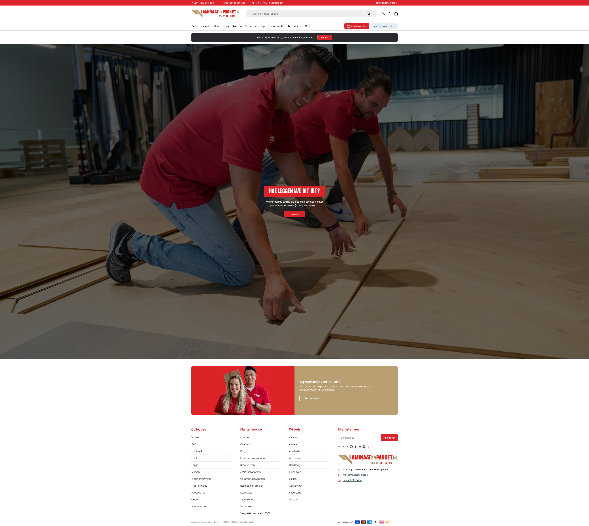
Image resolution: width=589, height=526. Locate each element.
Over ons (245, 444)
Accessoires (294, 26)
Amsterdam (295, 451)
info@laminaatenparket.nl (355, 474)
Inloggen (245, 437)
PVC (193, 26)
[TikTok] (368, 446)
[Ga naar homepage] (215, 13)
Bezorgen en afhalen (252, 485)
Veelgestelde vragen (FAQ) (255, 513)
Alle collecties (199, 506)
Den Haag (294, 465)
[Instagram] (351, 446)
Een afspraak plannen (252, 458)
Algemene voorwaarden (201, 522)
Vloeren (195, 437)
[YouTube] (360, 446)
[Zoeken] (368, 13)
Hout (217, 26)
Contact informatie (352, 479)
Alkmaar (293, 437)
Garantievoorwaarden (252, 478)
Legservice (246, 492)
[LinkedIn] (364, 446)
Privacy (217, 522)
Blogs (243, 451)
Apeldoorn (295, 458)
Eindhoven (295, 472)
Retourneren (247, 465)
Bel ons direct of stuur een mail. (317, 390)
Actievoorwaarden (250, 472)
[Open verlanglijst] (389, 13)
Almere (293, 444)
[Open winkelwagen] (396, 13)
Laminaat (205, 26)
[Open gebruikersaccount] (383, 13)
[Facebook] (355, 446)
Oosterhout (295, 485)
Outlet (308, 26)
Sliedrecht (295, 492)
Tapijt (226, 26)
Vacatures (246, 506)
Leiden (293, 478)
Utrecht (293, 499)
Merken (237, 26)
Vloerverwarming (255, 26)
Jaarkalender (247, 499)
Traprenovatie (276, 26)
